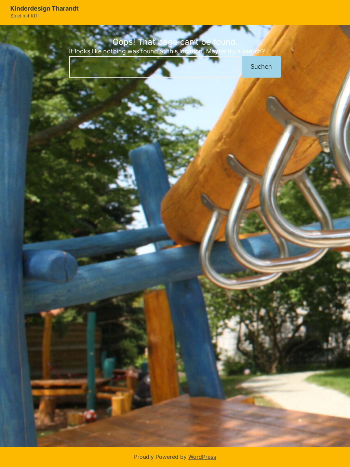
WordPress (202, 456)
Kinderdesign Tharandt (44, 8)
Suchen (261, 66)
